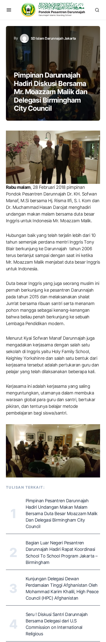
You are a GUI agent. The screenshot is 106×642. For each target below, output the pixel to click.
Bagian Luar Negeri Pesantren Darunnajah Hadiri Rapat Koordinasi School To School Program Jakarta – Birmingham (62, 552)
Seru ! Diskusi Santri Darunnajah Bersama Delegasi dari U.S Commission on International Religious (57, 624)
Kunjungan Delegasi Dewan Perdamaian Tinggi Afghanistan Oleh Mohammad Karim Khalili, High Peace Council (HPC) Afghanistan (62, 588)
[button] (9, 10)
